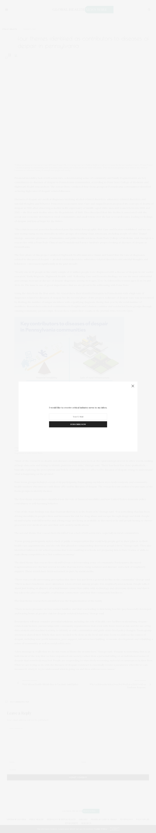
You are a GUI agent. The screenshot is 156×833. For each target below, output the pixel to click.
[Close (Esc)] (133, 386)
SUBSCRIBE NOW (78, 424)
